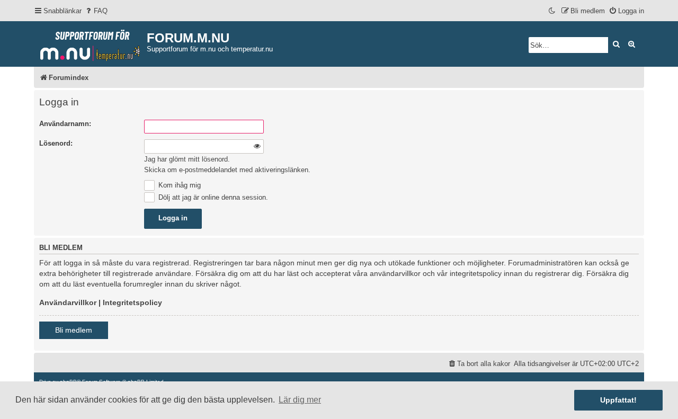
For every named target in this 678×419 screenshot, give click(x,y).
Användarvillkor (67, 302)
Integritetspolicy (132, 302)
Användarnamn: (65, 124)
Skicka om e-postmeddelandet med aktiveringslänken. (227, 170)
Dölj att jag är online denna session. (212, 197)
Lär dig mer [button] (300, 399)
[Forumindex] (90, 43)
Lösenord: (56, 143)
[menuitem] (96, 11)
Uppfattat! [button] (618, 400)
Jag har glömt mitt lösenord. (187, 159)
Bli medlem (73, 330)
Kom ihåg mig (178, 185)
